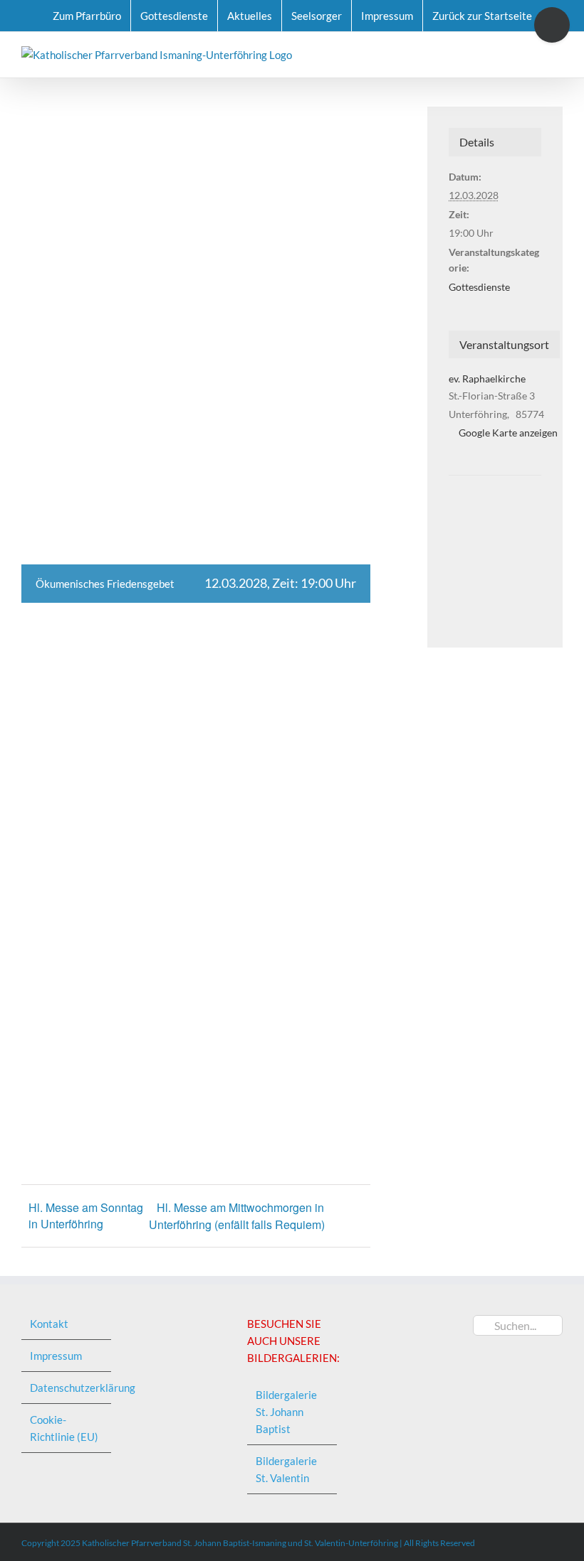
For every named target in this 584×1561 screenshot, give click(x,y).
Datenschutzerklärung (67, 1387)
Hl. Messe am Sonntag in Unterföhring (85, 1215)
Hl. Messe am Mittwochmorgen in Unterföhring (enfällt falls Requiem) (237, 1216)
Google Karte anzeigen (508, 433)
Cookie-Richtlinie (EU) (64, 1428)
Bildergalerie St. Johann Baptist (286, 1411)
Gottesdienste (479, 287)
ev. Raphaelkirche (487, 378)
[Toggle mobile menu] (557, 53)
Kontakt (49, 1323)
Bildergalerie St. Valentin (286, 1469)
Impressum (56, 1355)
